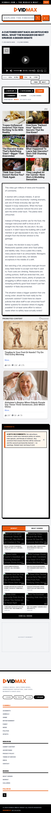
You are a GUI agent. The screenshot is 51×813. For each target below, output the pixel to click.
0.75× (16, 77)
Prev (35, 82)
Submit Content (9, 747)
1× (21, 77)
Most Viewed (8, 776)
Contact (6, 763)
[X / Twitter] (4, 795)
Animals (6, 714)
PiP (36, 77)
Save (40, 91)
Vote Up (11, 91)
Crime (5, 717)
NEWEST (14, 528)
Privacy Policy (8, 753)
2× (31, 77)
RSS (29, 697)
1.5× (25, 77)
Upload (39, 697)
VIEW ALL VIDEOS (25, 616)
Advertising (7, 750)
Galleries (6, 783)
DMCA (5, 760)
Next (44, 82)
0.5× (10, 77)
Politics (6, 731)
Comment (11, 96)
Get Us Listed (16, 810)
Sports (5, 734)
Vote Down (26, 91)
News (5, 727)
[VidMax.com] (25, 9)
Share (22, 96)
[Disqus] (25, 483)
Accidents (7, 710)
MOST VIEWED (37, 528)
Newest (6, 779)
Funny (5, 724)
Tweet (20, 697)
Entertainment (9, 720)
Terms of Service (9, 757)
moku (16, 99)
